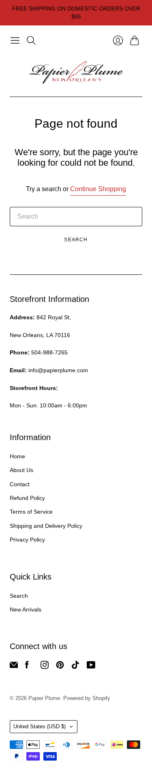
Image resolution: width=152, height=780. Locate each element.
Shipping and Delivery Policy (46, 526)
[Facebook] (27, 666)
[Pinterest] (60, 666)
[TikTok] (75, 666)
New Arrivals (25, 609)
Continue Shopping (98, 189)
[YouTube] (91, 666)
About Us (21, 470)
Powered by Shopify (86, 698)
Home (17, 456)
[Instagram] (45, 666)
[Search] (31, 40)
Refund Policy (27, 498)
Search (76, 239)
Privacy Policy (27, 539)
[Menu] (15, 40)
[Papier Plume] (76, 72)
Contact (20, 484)
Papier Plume (44, 698)
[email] (14, 666)
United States (39, 726)
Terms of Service (31, 511)
